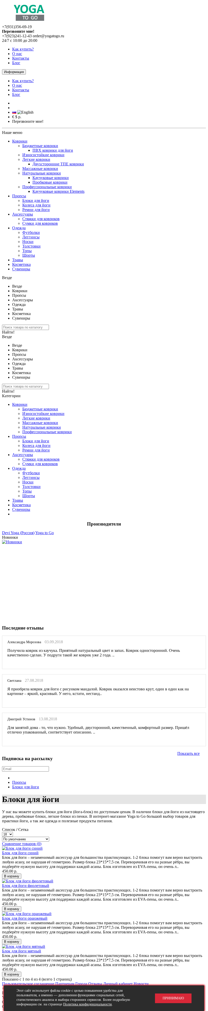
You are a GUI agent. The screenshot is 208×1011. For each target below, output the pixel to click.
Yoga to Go (44, 533)
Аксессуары (22, 214)
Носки (27, 241)
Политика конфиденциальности (87, 1004)
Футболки (31, 232)
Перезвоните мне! (27, 121)
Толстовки (31, 246)
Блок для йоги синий (20, 853)
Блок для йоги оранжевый (24, 918)
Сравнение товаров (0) (21, 844)
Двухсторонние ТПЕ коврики (58, 164)
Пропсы (19, 196)
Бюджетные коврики (40, 146)
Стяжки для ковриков (41, 219)
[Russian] (14, 112)
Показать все (188, 753)
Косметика (21, 264)
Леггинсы (31, 237)
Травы (17, 260)
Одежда (19, 228)
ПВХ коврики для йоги (52, 150)
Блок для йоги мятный (21, 951)
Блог (16, 63)
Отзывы (95, 984)
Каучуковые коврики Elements (58, 191)
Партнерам (64, 984)
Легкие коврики (36, 159)
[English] (25, 112)
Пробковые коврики (49, 182)
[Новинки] (12, 542)
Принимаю (173, 998)
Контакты (20, 58)
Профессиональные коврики (47, 187)
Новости (141, 984)
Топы (27, 251)
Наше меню (12, 132)
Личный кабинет (118, 984)
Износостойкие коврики (43, 155)
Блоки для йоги (35, 200)
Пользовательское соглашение (28, 984)
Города (81, 984)
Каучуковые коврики (50, 178)
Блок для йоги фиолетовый (25, 885)
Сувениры (21, 269)
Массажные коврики (40, 168)
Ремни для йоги (36, 209)
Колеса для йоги (36, 205)
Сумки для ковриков (40, 223)
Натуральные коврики (41, 173)
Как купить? (23, 49)
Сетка (23, 829)
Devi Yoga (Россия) (18, 533)
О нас (17, 53)
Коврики (19, 141)
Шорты (28, 255)
